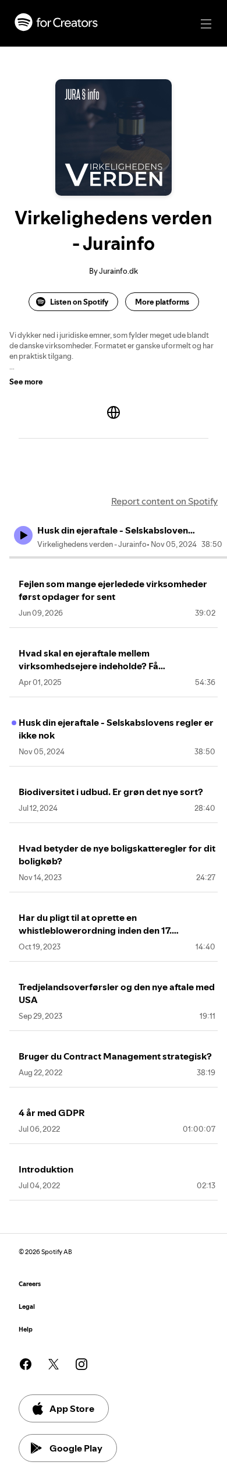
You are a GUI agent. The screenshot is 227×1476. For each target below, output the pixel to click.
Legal (27, 1306)
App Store (71, 1408)
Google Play (75, 1448)
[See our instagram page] (81, 1364)
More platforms (162, 301)
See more (26, 381)
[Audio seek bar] (118, 557)
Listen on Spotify (79, 301)
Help (26, 1329)
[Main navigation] (206, 24)
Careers (30, 1284)
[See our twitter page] (54, 1364)
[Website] (113, 412)
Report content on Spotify (164, 501)
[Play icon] (23, 535)
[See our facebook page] (26, 1364)
